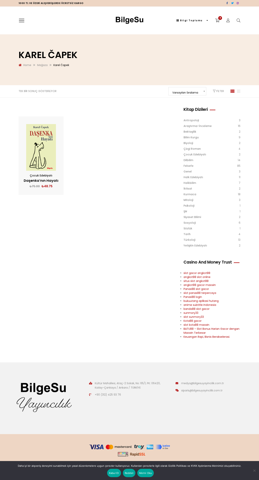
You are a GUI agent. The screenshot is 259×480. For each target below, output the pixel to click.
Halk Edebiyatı (193, 177)
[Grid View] (232, 91)
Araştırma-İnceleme (198, 126)
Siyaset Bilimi (192, 217)
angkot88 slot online (197, 277)
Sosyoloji (190, 223)
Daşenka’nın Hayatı (41, 180)
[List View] (238, 91)
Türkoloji (189, 240)
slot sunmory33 (194, 317)
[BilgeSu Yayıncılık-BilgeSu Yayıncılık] (129, 20)
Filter (220, 91)
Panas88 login (193, 297)
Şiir (185, 211)
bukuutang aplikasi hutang (201, 301)
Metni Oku (145, 472)
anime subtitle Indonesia (200, 305)
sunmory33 (191, 313)
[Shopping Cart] (217, 20)
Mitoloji (188, 200)
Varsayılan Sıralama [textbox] (185, 92)
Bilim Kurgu (191, 137)
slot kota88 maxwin (196, 325)
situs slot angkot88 (196, 281)
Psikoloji (189, 206)
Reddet (129, 472)
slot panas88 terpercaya (200, 293)
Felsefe (188, 166)
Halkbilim (190, 183)
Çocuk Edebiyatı (41, 175)
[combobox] (187, 91)
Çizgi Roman (192, 149)
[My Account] (228, 20)
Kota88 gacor (193, 321)
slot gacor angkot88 (197, 273)
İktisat (188, 188)
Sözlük (188, 228)
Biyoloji (188, 143)
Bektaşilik (190, 132)
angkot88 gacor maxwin (200, 285)
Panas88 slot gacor (196, 289)
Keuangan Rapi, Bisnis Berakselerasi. (207, 337)
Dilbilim (188, 160)
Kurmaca (190, 194)
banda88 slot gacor (197, 309)
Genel (188, 171)
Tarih (187, 234)
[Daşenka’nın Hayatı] (41, 147)
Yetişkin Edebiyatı (195, 245)
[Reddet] (254, 470)
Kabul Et (114, 472)
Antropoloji (191, 120)
